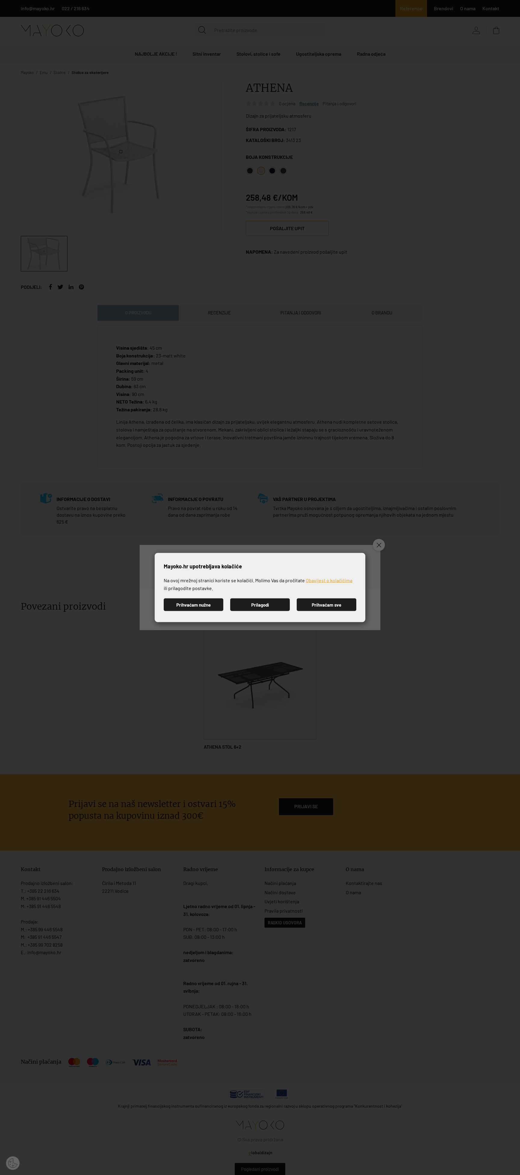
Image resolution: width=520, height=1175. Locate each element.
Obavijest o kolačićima (329, 580)
